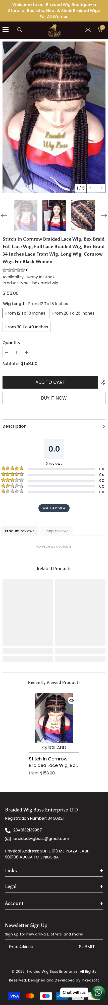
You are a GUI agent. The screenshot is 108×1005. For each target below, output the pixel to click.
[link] (28, 651)
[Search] (20, 30)
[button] (91, 188)
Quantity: (12, 343)
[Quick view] (71, 700)
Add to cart (50, 382)
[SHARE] (101, 383)
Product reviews (19, 530)
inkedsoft (90, 980)
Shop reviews (56, 530)
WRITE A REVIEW (54, 508)
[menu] (6, 30)
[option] (54, 117)
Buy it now (54, 398)
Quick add (54, 747)
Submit (87, 946)
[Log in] (88, 29)
